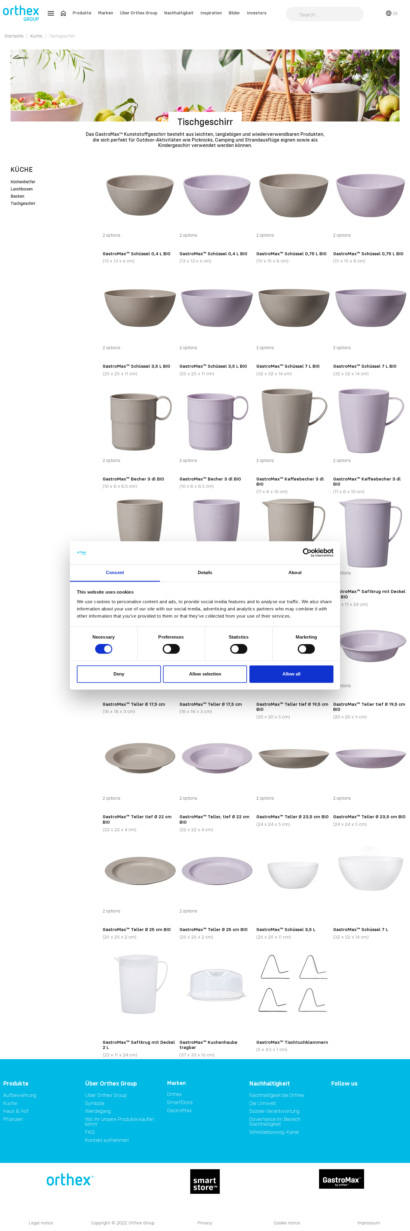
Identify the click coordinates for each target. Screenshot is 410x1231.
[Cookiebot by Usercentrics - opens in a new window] (307, 552)
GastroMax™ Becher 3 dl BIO (133, 479)
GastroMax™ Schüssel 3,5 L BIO (136, 366)
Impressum (369, 1223)
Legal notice (41, 1223)
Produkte (82, 13)
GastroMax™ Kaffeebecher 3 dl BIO (290, 481)
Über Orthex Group (138, 13)
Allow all (291, 673)
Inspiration (211, 13)
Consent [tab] (115, 572)
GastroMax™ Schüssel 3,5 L (285, 929)
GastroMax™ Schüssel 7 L (360, 929)
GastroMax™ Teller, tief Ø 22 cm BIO (214, 819)
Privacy (204, 1223)
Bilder (234, 13)
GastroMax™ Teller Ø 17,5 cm (134, 704)
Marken (105, 13)
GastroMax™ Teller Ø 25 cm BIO (137, 929)
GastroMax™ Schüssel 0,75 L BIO (291, 253)
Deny (118, 673)
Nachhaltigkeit (179, 13)
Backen (17, 196)
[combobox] (325, 14)
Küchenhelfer (23, 182)
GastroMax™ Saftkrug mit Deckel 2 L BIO (369, 594)
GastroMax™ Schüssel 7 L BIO (288, 366)
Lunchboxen (22, 189)
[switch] (171, 649)
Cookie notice (287, 1223)
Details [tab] (205, 572)
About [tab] (295, 572)
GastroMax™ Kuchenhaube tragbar (208, 1044)
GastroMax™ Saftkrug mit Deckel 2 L (139, 1044)
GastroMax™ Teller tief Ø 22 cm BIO (137, 819)
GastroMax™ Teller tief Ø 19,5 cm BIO (292, 706)
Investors (257, 13)
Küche (22, 169)
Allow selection (205, 673)
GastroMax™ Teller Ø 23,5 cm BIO (292, 816)
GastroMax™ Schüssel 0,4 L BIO (136, 253)
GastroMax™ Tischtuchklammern (292, 1042)
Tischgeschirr (23, 203)
